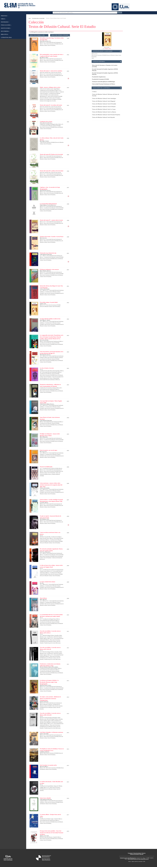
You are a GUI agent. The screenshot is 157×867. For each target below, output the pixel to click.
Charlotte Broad (59, 569)
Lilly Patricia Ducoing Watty (53, 370)
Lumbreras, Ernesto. (44, 751)
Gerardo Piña (47, 536)
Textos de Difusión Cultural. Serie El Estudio (104, 104)
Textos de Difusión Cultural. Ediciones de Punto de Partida (105, 95)
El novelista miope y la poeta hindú (38, 18)
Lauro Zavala (58, 72)
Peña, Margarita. (44, 437)
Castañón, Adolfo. (44, 502)
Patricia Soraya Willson (52, 668)
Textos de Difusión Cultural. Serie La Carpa (103, 109)
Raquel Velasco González (53, 635)
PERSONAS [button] (4, 15)
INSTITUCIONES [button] (5, 28)
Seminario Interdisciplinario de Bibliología (103, 81)
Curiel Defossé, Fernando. (46, 254)
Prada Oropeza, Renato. (45, 270)
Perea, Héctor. (43, 599)
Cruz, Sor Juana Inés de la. (46, 123)
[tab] (107, 61)
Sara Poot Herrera (48, 837)
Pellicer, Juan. (43, 238)
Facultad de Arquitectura (99, 76)
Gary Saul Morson (51, 90)
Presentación (130, 853)
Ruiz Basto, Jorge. (44, 57)
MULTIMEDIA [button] (5, 31)
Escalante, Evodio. (44, 340)
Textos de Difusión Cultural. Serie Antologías (104, 98)
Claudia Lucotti (49, 88)
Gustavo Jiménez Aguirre (45, 720)
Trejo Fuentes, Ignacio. (45, 190)
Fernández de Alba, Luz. (45, 41)
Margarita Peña (54, 124)
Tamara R (56, 786)
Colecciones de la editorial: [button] (101, 87)
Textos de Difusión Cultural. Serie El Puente (104, 106)
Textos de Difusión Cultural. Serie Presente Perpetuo (106, 114)
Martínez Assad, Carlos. (45, 685)
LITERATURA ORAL (6, 37)
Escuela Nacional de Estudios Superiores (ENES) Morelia (105, 69)
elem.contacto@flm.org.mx (143, 859)
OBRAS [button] (3, 19)
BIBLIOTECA (4, 34)
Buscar (120, 12)
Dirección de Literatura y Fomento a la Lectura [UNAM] (104, 66)
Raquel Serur (53, 619)
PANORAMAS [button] (5, 22)
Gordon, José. (43, 303)
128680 (41, 787)
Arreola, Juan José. (44, 835)
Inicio (30, 18)
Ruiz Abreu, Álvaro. (44, 141)
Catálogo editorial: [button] (99, 61)
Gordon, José (108, 48)
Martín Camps (50, 818)
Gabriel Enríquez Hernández (51, 717)
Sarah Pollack (50, 786)
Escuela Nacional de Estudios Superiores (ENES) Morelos (105, 73)
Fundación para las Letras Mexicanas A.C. (128, 857)
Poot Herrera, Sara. (44, 519)
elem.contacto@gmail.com (133, 859)
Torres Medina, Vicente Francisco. (48, 205)
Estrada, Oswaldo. (44, 701)
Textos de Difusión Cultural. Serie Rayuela (103, 117)
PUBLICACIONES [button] (6, 25)
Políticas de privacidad (134, 854)
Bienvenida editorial (137, 853)
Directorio (144, 853)
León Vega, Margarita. (45, 552)
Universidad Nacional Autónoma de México (103, 84)
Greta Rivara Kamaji (51, 387)
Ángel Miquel (57, 88)
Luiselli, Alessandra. (45, 289)
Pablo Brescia (59, 468)
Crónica (94, 91)
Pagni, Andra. (55, 667)
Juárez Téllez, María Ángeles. (47, 404)
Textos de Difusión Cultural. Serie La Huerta (104, 112)
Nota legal (141, 854)
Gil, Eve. (42, 583)
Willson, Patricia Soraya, (46, 667)
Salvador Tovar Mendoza (45, 722)
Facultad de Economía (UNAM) (100, 79)
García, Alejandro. (44, 733)
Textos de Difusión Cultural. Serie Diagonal (103, 101)
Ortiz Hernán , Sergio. (45, 320)
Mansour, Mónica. (44, 766)
